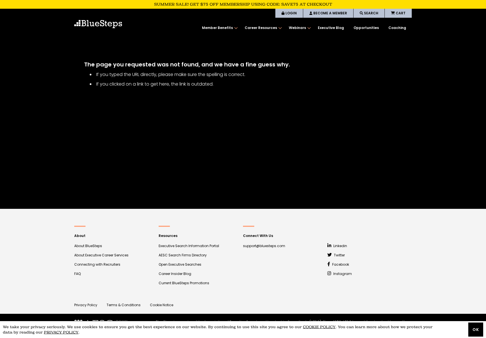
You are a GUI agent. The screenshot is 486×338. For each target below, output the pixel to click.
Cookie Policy (319, 326)
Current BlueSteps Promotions (184, 283)
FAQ (77, 273)
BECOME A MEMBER (329, 13)
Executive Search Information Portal (189, 245)
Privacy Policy (85, 305)
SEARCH (370, 13)
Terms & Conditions (124, 305)
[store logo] (98, 24)
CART (400, 13)
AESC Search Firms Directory (183, 255)
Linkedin (339, 245)
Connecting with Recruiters (97, 264)
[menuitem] (218, 27)
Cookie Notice (161, 305)
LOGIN (291, 13)
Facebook (340, 264)
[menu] (304, 27)
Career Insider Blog (175, 273)
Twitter (339, 255)
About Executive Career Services (101, 255)
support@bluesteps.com (264, 245)
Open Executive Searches (180, 264)
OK (475, 329)
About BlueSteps (88, 245)
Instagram (342, 273)
